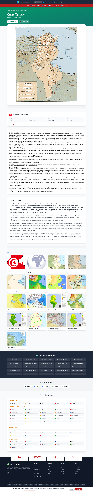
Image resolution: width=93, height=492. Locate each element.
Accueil (8, 10)
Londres (62, 471)
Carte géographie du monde (15, 366)
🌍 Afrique (44, 5)
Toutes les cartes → (38, 476)
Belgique (77, 484)
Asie (48, 467)
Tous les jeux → (78, 476)
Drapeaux (83, 484)
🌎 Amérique (50, 5)
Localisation (77, 471)
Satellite (35, 467)
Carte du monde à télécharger (78, 366)
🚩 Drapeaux (64, 2)
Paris (62, 466)
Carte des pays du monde (46, 359)
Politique (36, 474)
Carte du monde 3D (78, 359)
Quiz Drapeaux (78, 469)
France (9, 484)
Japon (51, 484)
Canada (46, 484)
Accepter (79, 489)
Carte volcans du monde (46, 363)
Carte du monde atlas (30, 366)
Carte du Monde (37, 466)
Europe (49, 466)
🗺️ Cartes (37, 2)
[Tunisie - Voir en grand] (46, 64)
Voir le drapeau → (13, 124)
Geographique (37, 469)
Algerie (66, 484)
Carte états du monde (62, 366)
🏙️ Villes (56, 2)
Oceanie (49, 473)
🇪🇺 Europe (33, 5)
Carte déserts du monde (30, 373)
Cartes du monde (15, 10)
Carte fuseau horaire (78, 373)
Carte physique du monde (46, 370)
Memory (76, 473)
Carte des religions (46, 366)
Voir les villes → (21, 124)
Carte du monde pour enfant (31, 363)
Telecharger (24, 21)
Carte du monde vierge (30, 359)
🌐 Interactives (46, 2)
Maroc (20, 484)
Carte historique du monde (46, 373)
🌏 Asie (38, 5)
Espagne (25, 484)
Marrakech (63, 473)
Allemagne (41, 484)
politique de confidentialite (29, 489)
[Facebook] (8, 473)
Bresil (62, 484)
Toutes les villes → (65, 474)
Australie (57, 484)
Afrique (21, 10)
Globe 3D (76, 466)
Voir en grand (12, 21)
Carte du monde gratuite (62, 359)
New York (63, 467)
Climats (35, 471)
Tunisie (71, 484)
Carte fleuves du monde (30, 370)
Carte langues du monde (62, 370)
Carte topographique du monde (14, 373)
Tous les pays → (51, 474)
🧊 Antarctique (64, 5)
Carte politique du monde (62, 373)
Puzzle (76, 474)
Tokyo (62, 469)
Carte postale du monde (15, 370)
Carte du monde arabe (62, 363)
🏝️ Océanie (56, 5)
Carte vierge (36, 473)
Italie (36, 484)
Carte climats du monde (78, 363)
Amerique (49, 471)
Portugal (31, 484)
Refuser (71, 489)
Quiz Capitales (78, 467)
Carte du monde (14, 359)
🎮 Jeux (72, 2)
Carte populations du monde (78, 370)
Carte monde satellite (14, 363)
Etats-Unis (15, 484)
